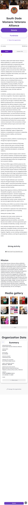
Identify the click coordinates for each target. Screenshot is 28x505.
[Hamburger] (26, 2)
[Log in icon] (23, 2)
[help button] (26, 503)
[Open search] (21, 2)
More (15, 327)
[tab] (6, 51)
